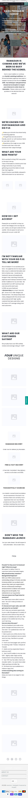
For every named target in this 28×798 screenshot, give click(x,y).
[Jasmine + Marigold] (14, 3)
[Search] (22, 3)
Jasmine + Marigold (12, 785)
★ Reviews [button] (26, 400)
